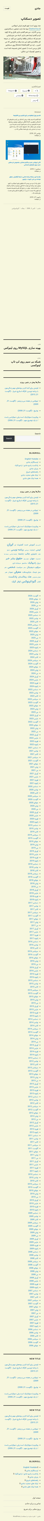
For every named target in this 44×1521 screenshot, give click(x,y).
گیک (14, 582)
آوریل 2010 (34, 1200)
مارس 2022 (33, 738)
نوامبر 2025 (33, 618)
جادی (38, 8)
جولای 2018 (33, 880)
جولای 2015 (33, 996)
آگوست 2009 (33, 1226)
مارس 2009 (33, 1242)
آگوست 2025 (33, 628)
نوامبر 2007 (33, 1294)
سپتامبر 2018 (33, 873)
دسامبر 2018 (33, 864)
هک (29, 577)
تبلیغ (8, 550)
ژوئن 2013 (34, 1077)
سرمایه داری (17, 563)
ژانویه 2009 (34, 1248)
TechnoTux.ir (34, 29)
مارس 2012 (33, 1126)
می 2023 (34, 712)
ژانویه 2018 (34, 899)
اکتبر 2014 (34, 1025)
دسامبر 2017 (33, 903)
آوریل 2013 (34, 1084)
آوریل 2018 (34, 890)
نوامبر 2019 (33, 828)
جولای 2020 (33, 802)
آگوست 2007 (33, 1303)
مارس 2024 (33, 680)
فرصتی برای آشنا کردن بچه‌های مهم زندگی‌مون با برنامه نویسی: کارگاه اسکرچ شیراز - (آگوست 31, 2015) (21, 391)
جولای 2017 (33, 919)
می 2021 (34, 770)
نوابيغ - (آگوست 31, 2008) (28, 410)
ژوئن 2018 (34, 883)
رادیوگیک (32, 563)
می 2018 (34, 886)
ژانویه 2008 (34, 1287)
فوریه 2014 (34, 1051)
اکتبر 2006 (34, 1336)
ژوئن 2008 (34, 1271)
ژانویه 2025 (34, 647)
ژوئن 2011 (34, 1155)
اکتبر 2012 (34, 1103)
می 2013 (34, 1080)
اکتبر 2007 (34, 1297)
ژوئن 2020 (34, 806)
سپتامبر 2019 (33, 835)
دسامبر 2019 (33, 825)
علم (6, 567)
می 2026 (34, 605)
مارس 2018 (33, 893)
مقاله (23, 208)
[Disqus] (22, 245)
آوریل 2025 (34, 641)
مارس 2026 (33, 612)
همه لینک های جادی (30, 478)
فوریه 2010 (34, 1206)
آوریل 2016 (34, 967)
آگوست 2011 (33, 1148)
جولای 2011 (33, 1151)
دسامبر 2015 (33, 980)
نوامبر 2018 (33, 867)
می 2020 (34, 809)
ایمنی (38, 550)
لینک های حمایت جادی (29, 475)
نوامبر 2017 (33, 906)
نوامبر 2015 (33, 983)
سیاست (19, 567)
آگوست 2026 (33, 596)
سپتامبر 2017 (33, 912)
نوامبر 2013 (33, 1061)
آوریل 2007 (34, 1316)
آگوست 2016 (33, 954)
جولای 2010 (33, 1190)
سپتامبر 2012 (33, 1106)
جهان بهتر (26, 559)
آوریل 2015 (34, 1006)
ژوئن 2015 (34, 999)
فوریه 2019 (34, 857)
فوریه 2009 (34, 1245)
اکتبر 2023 (34, 696)
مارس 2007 (33, 1319)
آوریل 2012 (34, 1122)
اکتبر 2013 (34, 1064)
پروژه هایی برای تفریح (32, 1509)
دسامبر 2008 (33, 1252)
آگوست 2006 (33, 1342)
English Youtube (31, 459)
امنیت (20, 545)
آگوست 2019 (33, 838)
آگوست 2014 (33, 1032)
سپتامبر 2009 (33, 1222)
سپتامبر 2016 (33, 951)
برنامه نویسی (17, 550)
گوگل (19, 581)
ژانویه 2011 (34, 1171)
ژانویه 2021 (34, 783)
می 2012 (34, 1119)
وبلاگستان (22, 577)
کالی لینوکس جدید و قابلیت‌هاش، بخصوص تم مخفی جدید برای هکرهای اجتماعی (24, 163)
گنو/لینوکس (15, 208)
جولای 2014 (33, 1035)
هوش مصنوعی (37, 577)
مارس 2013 (33, 1087)
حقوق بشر (17, 558)
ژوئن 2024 (34, 670)
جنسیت (38, 559)
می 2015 (34, 1003)
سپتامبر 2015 (33, 990)
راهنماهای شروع (32, 472)
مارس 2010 (33, 1203)
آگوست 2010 (33, 1187)
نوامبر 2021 (33, 751)
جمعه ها (6, 554)
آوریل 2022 (34, 734)
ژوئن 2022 (34, 728)
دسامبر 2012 (33, 1096)
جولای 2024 (33, 667)
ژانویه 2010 (34, 1210)
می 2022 (34, 731)
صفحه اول (37, 1498)
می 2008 (34, 1274)
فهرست (7, 8)
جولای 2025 (33, 631)
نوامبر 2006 (33, 1332)
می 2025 (34, 638)
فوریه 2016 (34, 974)
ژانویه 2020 (34, 822)
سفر (24, 567)
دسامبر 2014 (33, 1019)
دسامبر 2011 (33, 1135)
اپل (15, 545)
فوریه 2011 (34, 1168)
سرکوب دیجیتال (34, 567)
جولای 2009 (33, 1229)
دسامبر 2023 (33, 689)
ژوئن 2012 (34, 1116)
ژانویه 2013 (34, 1093)
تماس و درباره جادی (33, 1503)
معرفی (17, 572)
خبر (8, 558)
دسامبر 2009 (33, 1213)
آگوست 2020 (33, 799)
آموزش (32, 544)
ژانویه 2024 (34, 686)
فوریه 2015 (34, 1012)
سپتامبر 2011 (33, 1145)
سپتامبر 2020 (33, 796)
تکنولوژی (34, 554)
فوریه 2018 (34, 896)
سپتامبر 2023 (33, 699)
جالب (27, 554)
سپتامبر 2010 (33, 1184)
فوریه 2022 (34, 741)
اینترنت (32, 550)
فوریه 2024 (34, 683)
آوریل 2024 (34, 676)
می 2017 (34, 925)
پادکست (12, 577)
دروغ (39, 563)
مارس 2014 (33, 1048)
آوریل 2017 (34, 928)
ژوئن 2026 (34, 602)
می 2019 (34, 848)
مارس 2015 (33, 1009)
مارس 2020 (33, 815)
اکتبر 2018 (34, 870)
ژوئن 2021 (34, 767)
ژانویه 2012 (34, 1132)
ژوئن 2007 (34, 1310)
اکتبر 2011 (34, 1142)
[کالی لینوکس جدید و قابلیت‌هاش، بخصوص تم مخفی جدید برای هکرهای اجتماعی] (23, 150)
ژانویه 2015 (34, 1016)
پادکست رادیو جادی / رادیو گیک (26, 465)
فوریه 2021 (34, 780)
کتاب (39, 581)
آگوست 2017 (33, 915)
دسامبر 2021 (33, 747)
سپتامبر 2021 (33, 757)
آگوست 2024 (33, 663)
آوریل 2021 (34, 773)
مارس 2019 (33, 854)
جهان (32, 558)
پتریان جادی (33, 468)
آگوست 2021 (33, 760)
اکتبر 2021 (34, 754)
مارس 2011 (33, 1164)
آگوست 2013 (33, 1071)
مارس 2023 (33, 718)
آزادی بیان (38, 545)
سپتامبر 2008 (33, 1261)
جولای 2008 (33, 1268)
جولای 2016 (33, 957)
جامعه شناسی (13, 554)
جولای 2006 (33, 1345)
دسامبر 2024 (33, 650)
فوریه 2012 (34, 1129)
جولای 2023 (33, 705)
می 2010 (34, 1197)
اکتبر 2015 (34, 987)
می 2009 (34, 1235)
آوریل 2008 (34, 1277)
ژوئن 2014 (34, 1038)
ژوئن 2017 (34, 922)
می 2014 (34, 1042)
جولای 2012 (33, 1113)
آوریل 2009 (34, 1239)
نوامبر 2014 (33, 1022)
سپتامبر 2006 (33, 1339)
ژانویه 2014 (34, 1054)
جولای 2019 (33, 841)
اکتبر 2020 (34, 793)
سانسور (24, 563)
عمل (39, 572)
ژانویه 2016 (34, 977)
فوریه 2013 (34, 1090)
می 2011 (34, 1158)
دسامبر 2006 (33, 1329)
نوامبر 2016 (33, 945)
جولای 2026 (33, 599)
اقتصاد (26, 545)
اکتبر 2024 (34, 657)
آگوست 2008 (33, 1264)
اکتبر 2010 (34, 1180)
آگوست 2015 (33, 993)
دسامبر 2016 (33, 941)
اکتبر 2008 (34, 1258)
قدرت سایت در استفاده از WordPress (24, 1516)
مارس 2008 (33, 1281)
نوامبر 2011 (33, 1138)
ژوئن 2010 (34, 1193)
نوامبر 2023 (33, 692)
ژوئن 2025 (34, 634)
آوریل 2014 (34, 1045)
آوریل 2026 (34, 608)
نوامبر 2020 (33, 789)
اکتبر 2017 (34, 909)
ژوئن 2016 (34, 961)
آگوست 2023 (33, 702)
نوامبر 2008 (33, 1255)
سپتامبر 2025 (33, 625)
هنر (6, 572)
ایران (10, 544)
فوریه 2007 (34, 1323)
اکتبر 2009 (34, 1219)
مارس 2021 (33, 777)
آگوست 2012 (33, 1109)
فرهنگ (34, 572)
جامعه (21, 554)
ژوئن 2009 (34, 1232)
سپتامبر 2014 (33, 1029)
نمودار (10, 572)
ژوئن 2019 (34, 844)
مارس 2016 (33, 970)
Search (38, 433)
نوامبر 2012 (33, 1100)
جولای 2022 (33, 725)
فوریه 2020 (34, 819)
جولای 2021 (33, 764)
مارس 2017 (33, 932)
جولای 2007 (33, 1307)
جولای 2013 (33, 1074)
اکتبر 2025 (34, 621)
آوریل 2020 (34, 812)
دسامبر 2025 (33, 615)
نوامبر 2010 (33, 1177)
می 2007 (34, 1313)
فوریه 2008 (34, 1284)
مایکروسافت (26, 572)
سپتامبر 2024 (33, 660)
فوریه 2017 (34, 935)
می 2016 (34, 964)
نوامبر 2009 (33, 1216)
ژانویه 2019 (34, 861)
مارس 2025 (33, 644)
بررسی (27, 550)
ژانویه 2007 (34, 1326)
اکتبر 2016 (34, 948)
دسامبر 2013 (33, 1058)
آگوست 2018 (33, 877)
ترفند (39, 554)
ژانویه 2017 (34, 938)
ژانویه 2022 (34, 744)
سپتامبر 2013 (33, 1067)
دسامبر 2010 (33, 1174)
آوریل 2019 (34, 851)
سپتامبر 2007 (33, 1300)
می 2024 (34, 673)
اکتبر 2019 (34, 831)
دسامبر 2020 (33, 786)
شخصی (11, 567)
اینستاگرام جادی (32, 462)
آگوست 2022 (33, 722)
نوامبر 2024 (33, 654)
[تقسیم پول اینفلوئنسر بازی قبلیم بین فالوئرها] (23, 125)
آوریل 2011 (34, 1161)
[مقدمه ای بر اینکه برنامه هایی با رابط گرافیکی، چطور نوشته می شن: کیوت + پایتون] (23, 188)
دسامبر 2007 (33, 1290)
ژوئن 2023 (34, 709)
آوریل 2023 (34, 715)
